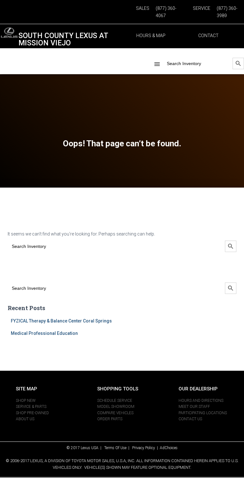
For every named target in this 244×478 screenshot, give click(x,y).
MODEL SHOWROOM (115, 406)
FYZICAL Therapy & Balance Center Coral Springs (61, 320)
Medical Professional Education (44, 333)
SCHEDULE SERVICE (114, 400)
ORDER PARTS (109, 419)
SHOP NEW (26, 400)
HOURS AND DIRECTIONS (201, 400)
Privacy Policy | (146, 448)
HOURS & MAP (151, 35)
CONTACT (208, 35)
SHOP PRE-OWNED (32, 413)
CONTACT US (190, 419)
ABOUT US (25, 419)
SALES (142, 8)
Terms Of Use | (118, 448)
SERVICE (201, 8)
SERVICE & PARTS (31, 406)
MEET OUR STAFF (194, 406)
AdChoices (169, 448)
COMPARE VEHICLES (115, 413)
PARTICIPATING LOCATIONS (203, 413)
